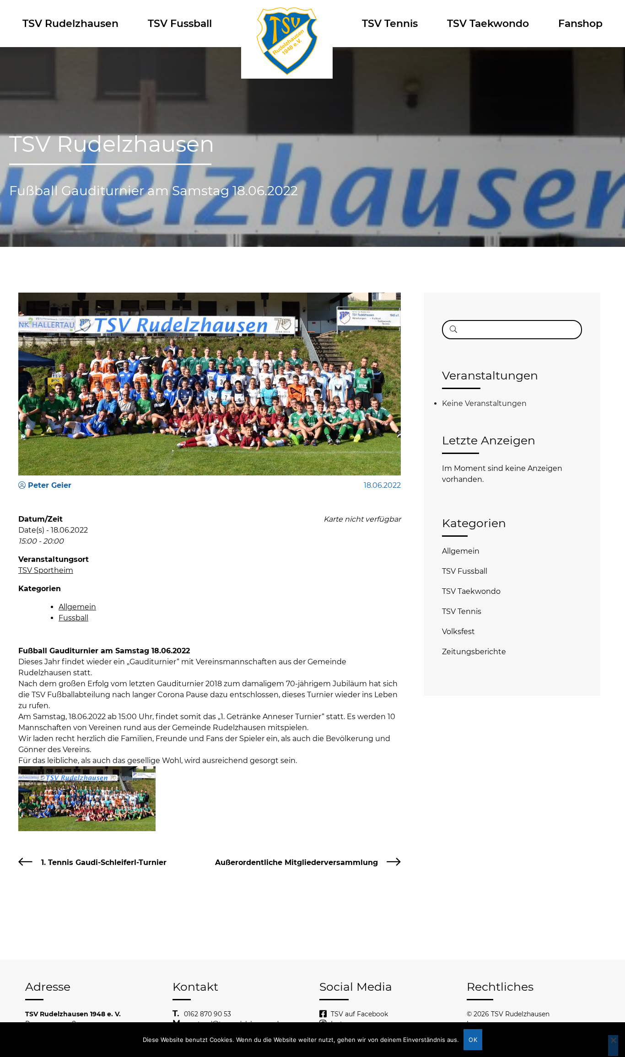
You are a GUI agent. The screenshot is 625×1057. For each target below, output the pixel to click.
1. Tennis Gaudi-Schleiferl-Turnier (104, 862)
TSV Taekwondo (488, 23)
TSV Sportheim (45, 570)
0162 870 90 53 (207, 1014)
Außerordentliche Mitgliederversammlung (296, 862)
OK (473, 1039)
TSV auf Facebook (359, 1014)
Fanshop (580, 23)
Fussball (73, 618)
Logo (287, 23)
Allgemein (77, 607)
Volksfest (458, 631)
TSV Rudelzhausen (70, 23)
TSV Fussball (180, 23)
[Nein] (613, 1045)
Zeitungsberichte (474, 651)
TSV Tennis (390, 23)
